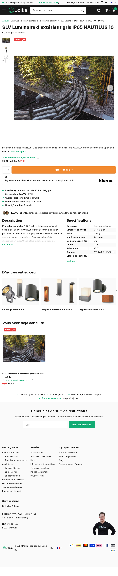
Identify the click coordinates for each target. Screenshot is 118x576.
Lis (6, 244)
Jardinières (7, 464)
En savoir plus (18, 151)
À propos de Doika (68, 452)
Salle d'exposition (67, 456)
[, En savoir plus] (99, 10)
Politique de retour (39, 472)
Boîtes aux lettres (10, 452)
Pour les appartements (16, 460)
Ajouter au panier (64, 170)
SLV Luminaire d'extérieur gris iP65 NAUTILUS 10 (23, 375)
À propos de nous (69, 447)
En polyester (11, 472)
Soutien (35, 447)
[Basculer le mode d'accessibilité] (102, 2)
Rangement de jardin (12, 491)
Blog (61, 460)
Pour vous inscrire (82, 424)
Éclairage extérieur (19, 21)
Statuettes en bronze (12, 487)
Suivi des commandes (41, 456)
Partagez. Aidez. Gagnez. (71, 464)
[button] (110, 88)
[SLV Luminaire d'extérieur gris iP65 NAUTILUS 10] (24, 348)
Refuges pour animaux (13, 479)
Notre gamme (10, 447)
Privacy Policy (37, 475)
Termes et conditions (41, 468)
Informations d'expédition (43, 464)
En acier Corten (12, 468)
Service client (93, 2)
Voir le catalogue (4, 10)
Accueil (5, 21)
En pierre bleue (12, 475)
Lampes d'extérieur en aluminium (44, 21)
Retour (34, 460)
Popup (38, 157)
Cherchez (82, 10)
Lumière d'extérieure (12, 483)
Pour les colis (11, 456)
